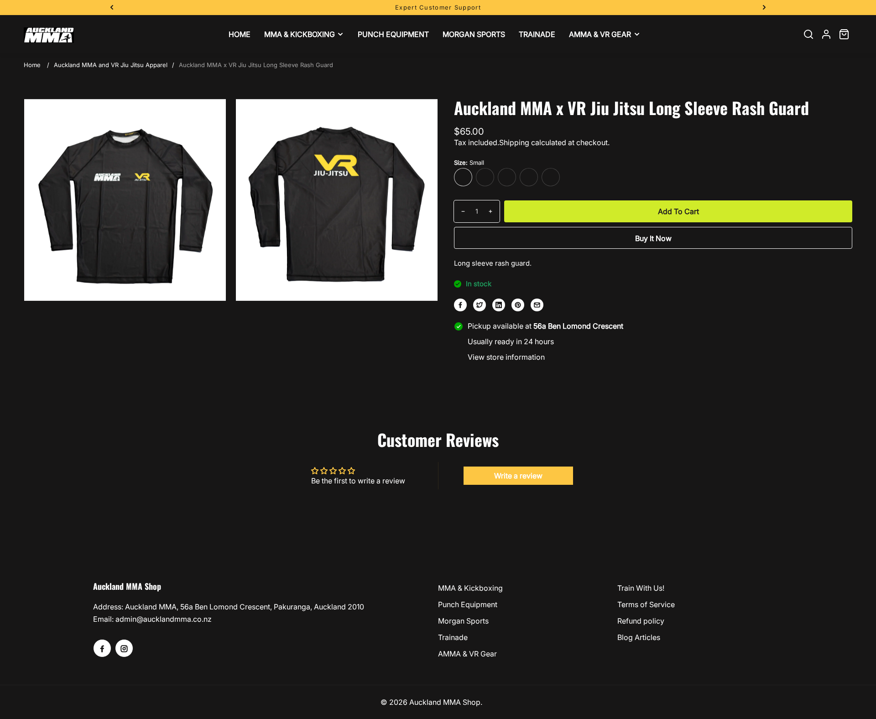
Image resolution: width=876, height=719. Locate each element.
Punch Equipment (467, 604)
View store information (506, 357)
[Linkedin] (498, 305)
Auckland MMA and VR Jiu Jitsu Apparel (110, 64)
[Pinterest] (517, 305)
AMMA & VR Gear (467, 653)
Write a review (518, 475)
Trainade (453, 637)
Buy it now (653, 238)
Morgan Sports (463, 620)
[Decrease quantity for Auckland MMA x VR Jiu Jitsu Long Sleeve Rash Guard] (459, 211)
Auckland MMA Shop (444, 702)
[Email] (537, 305)
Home (32, 64)
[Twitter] (479, 305)
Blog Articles (638, 637)
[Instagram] (124, 648)
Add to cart (678, 211)
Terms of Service (646, 604)
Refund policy (640, 620)
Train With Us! (640, 588)
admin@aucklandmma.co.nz (163, 619)
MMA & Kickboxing (470, 588)
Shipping (514, 142)
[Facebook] (460, 305)
